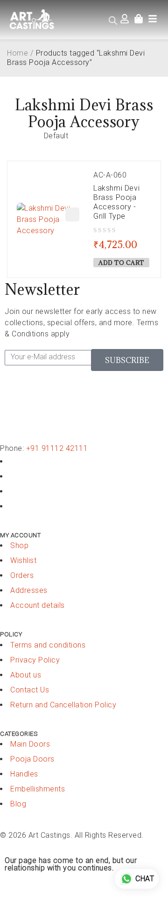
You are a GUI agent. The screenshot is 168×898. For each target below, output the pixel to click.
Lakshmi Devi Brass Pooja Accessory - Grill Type (116, 202)
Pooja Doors (32, 759)
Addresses (29, 590)
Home (17, 53)
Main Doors (30, 744)
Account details (37, 605)
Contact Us (29, 689)
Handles (24, 774)
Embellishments (37, 788)
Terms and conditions (47, 645)
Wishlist (23, 560)
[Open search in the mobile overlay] (113, 20)
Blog (18, 803)
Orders (22, 575)
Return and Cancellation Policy (63, 704)
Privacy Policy (35, 660)
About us (25, 674)
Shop (19, 545)
